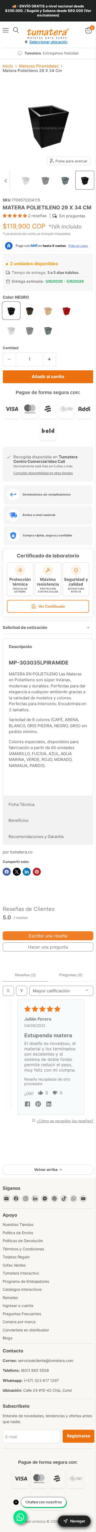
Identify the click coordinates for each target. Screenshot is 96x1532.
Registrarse (78, 1435)
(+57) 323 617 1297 (41, 1380)
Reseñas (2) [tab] (25, 975)
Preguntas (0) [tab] (70, 975)
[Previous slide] (5, 180)
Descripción (20, 646)
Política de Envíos (18, 1232)
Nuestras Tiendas (18, 1224)
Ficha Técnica (21, 804)
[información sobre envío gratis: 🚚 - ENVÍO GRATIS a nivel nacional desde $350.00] (48, 10)
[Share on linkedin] (49, 1104)
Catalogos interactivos (22, 1289)
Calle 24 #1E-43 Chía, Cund (47, 1390)
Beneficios (19, 820)
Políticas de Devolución (23, 1240)
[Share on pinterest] (38, 1104)
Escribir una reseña (48, 935)
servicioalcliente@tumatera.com (45, 1360)
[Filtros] (21, 991)
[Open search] (8, 991)
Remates (10, 1297)
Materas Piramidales (39, 66)
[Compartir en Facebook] (7, 872)
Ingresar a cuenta (18, 1305)
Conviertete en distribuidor (26, 1330)
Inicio (8, 66)
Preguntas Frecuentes (22, 1313)
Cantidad (10, 348)
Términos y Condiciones (23, 1249)
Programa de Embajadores (26, 1281)
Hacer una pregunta (48, 947)
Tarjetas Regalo (16, 1257)
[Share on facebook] (27, 1104)
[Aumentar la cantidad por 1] (49, 359)
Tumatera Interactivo (21, 1273)
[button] (26, 180)
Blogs (7, 1338)
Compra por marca (19, 1321)
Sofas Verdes (14, 1265)
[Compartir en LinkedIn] (27, 872)
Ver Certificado (51, 606)
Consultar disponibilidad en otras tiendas (43, 473)
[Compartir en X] (17, 872)
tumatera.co (21, 851)
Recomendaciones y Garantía (36, 836)
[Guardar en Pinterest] (37, 872)
